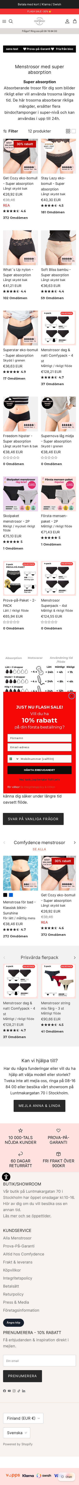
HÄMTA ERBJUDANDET (39, 769)
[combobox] (13, 758)
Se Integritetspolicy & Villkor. (37, 786)
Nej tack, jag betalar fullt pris (39, 779)
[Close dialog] (71, 696)
